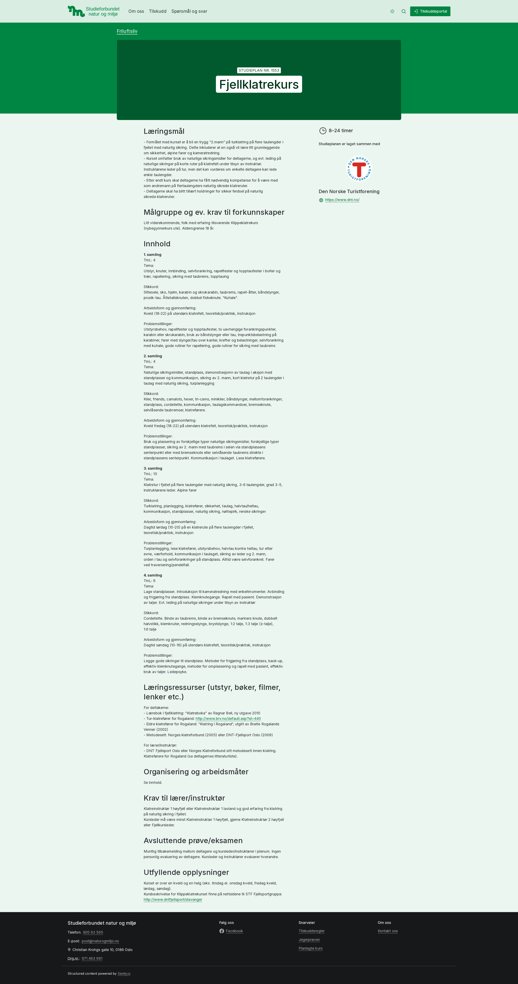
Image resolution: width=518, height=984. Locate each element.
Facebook (234, 931)
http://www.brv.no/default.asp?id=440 (228, 718)
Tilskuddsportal (433, 11)
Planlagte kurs (311, 948)
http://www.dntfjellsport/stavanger (173, 899)
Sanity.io (124, 973)
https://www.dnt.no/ (342, 200)
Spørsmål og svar (189, 11)
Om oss (136, 11)
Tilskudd (158, 11)
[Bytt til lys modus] (392, 11)
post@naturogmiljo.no (100, 941)
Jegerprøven (309, 939)
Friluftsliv (127, 31)
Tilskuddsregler (312, 931)
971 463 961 (92, 958)
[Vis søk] (404, 11)
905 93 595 (93, 932)
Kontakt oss (388, 931)
